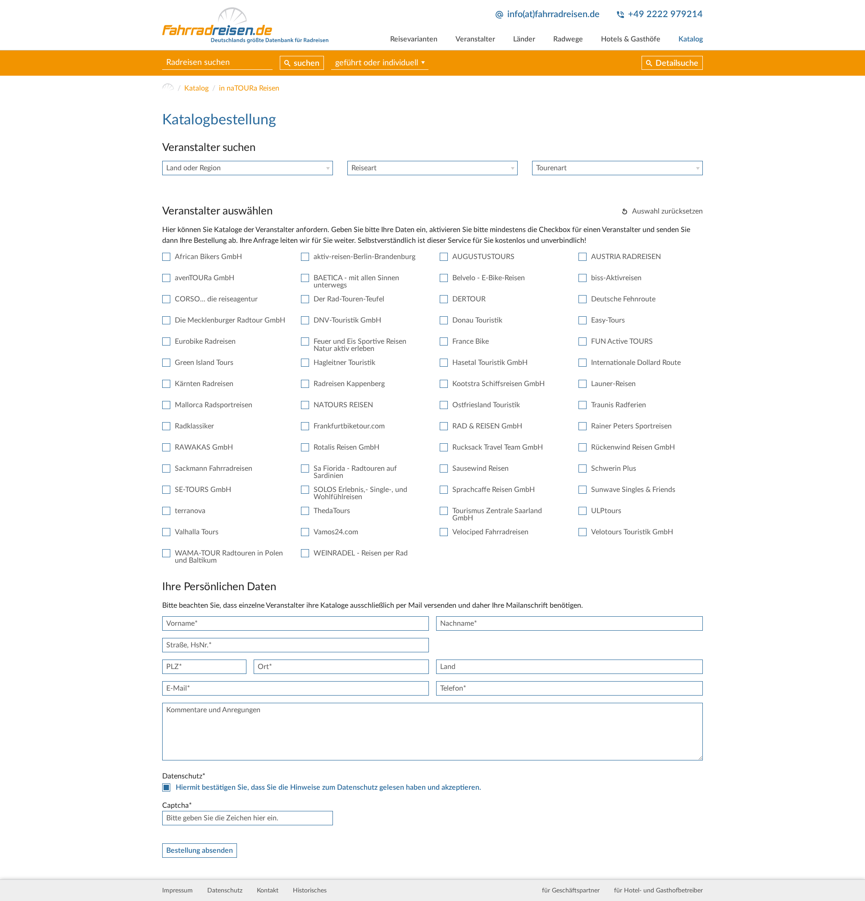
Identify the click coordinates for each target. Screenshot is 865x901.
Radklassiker (194, 426)
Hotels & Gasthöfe (630, 39)
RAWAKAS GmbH (204, 447)
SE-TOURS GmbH (203, 489)
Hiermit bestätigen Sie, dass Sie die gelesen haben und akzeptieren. (328, 787)
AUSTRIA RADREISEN (626, 256)
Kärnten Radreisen (204, 383)
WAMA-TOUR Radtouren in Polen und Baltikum (229, 557)
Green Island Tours (204, 362)
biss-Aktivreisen (616, 278)
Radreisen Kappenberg (349, 383)
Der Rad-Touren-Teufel (349, 299)
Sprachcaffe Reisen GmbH (493, 489)
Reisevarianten (413, 39)
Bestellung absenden (199, 850)
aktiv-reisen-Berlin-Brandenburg (364, 256)
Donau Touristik (477, 320)
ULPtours (606, 510)
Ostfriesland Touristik (486, 405)
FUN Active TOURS (622, 341)
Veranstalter (475, 39)
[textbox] (247, 168)
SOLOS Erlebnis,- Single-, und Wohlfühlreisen (360, 493)
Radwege (568, 39)
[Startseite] (168, 88)
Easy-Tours (608, 320)
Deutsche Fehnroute (623, 299)
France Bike (470, 341)
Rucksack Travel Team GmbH (497, 447)
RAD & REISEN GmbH (487, 426)
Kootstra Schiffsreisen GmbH (498, 383)
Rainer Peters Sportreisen (631, 426)
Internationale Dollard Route (636, 362)
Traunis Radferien (618, 405)
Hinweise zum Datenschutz (334, 787)
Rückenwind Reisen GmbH (633, 447)
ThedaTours (332, 510)
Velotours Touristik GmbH (632, 532)
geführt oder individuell (376, 63)
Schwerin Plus (613, 468)
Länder (524, 39)
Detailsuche (677, 63)
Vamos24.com (336, 532)
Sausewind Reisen (480, 468)
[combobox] (247, 168)
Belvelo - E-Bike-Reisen (488, 278)
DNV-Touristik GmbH (347, 320)
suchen (306, 63)
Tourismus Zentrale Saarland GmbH (497, 514)
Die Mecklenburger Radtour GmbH (230, 320)
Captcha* (177, 805)
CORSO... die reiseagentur (216, 299)
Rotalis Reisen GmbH (346, 447)
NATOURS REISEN (343, 405)
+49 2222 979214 (665, 14)
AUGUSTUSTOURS (483, 256)
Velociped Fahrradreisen (490, 532)
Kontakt (267, 890)
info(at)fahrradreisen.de (553, 14)
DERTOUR (469, 299)
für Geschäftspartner (571, 890)
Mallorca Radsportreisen (213, 405)
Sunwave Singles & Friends (633, 489)
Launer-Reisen (613, 383)
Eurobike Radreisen (205, 341)
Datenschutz (224, 890)
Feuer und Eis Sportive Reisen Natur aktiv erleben (360, 345)
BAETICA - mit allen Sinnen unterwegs (356, 281)
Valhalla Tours (197, 532)
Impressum (177, 890)
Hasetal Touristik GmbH (490, 362)
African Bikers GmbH (208, 256)
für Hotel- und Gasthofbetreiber (658, 890)
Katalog (690, 39)
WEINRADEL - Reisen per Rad (361, 553)
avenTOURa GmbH (204, 278)
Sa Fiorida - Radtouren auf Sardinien (355, 472)
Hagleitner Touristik (344, 362)
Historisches (310, 890)
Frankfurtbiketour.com (349, 426)
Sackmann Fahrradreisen (213, 468)
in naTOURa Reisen (249, 88)
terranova (190, 510)
